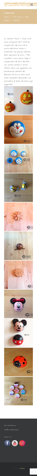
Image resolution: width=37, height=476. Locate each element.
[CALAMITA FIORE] (18, 216)
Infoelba (22, 468)
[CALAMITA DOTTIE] (18, 245)
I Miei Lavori (17, 16)
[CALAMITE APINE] (18, 187)
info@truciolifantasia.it (11, 430)
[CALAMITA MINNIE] (18, 304)
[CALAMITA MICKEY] (18, 333)
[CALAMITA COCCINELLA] (18, 362)
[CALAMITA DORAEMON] (18, 129)
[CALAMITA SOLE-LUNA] (18, 275)
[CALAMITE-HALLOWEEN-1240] (18, 100)
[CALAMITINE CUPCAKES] (18, 391)
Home (6, 16)
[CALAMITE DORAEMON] (18, 158)
